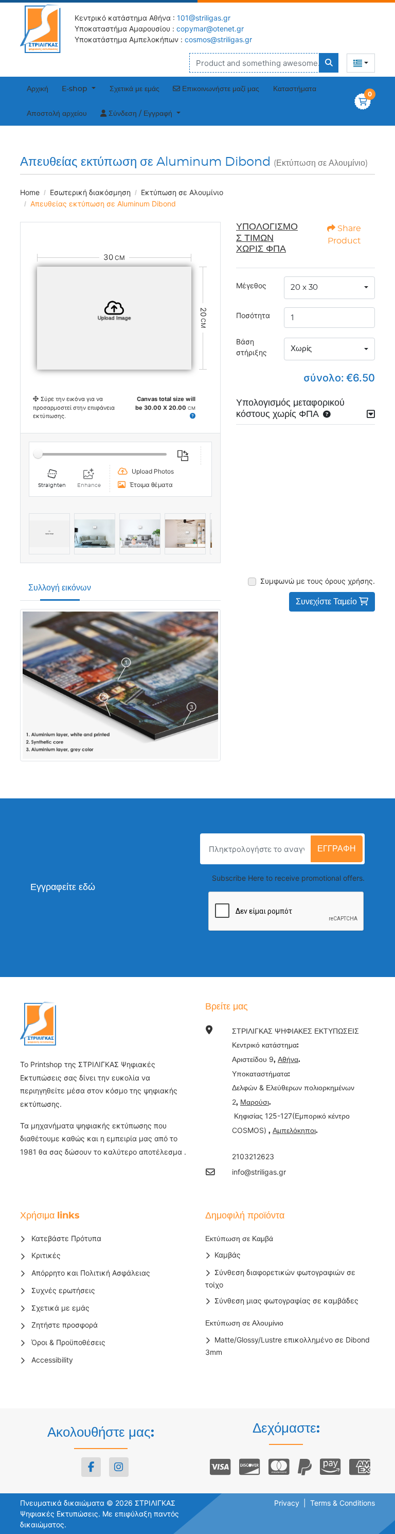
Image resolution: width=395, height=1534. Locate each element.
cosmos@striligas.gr (218, 39)
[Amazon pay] (330, 1467)
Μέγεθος (251, 285)
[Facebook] (91, 1467)
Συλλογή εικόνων (59, 588)
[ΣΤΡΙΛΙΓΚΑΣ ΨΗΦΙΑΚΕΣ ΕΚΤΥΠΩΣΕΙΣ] (43, 28)
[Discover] (249, 1467)
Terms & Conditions (342, 1502)
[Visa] (220, 1467)
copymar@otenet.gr (210, 28)
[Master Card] (279, 1467)
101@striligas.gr (203, 17)
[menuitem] (38, 89)
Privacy (286, 1502)
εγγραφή (336, 849)
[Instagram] (119, 1467)
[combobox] (361, 63)
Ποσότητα (253, 315)
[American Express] (359, 1467)
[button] (192, 416)
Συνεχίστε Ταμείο (327, 602)
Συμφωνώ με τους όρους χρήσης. (317, 581)
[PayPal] (305, 1467)
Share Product (345, 234)
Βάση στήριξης (251, 347)
